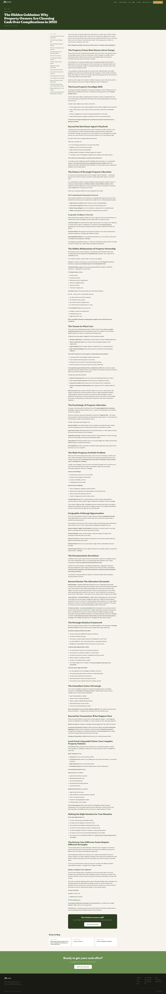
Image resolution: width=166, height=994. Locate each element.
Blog (133, 2)
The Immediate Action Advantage (57, 78)
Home (5, 8)
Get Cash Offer (157, 2)
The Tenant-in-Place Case (55, 55)
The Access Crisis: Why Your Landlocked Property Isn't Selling (89, 163)
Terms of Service (158, 981)
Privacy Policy (158, 979)
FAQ (130, 2)
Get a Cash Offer (147, 979)
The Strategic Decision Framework (57, 75)
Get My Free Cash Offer (92, 924)
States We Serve (123, 2)
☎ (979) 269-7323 (147, 2)
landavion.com (76, 900)
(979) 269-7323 (159, 991)
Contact (139, 2)
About (115, 2)
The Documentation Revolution (56, 69)
